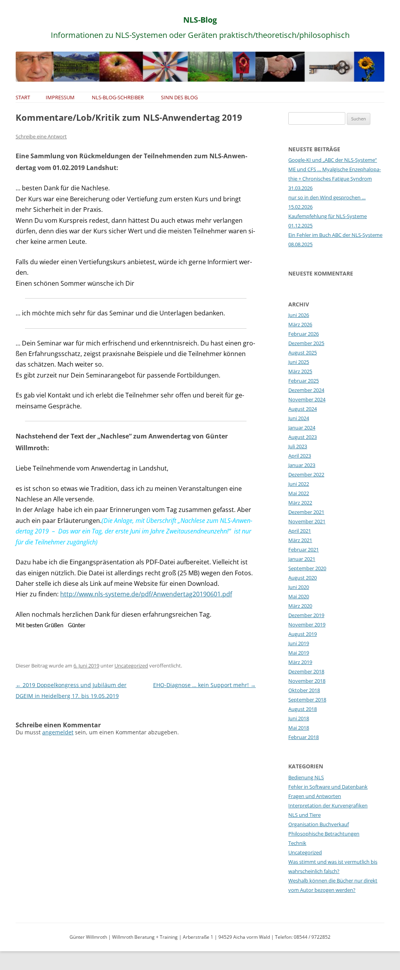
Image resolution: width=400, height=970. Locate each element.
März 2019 (300, 662)
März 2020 (300, 605)
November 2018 (306, 680)
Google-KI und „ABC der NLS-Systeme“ (332, 159)
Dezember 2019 (306, 615)
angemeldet (57, 732)
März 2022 (300, 502)
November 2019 (306, 624)
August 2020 (302, 577)
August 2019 (302, 633)
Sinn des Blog (179, 97)
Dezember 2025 (306, 343)
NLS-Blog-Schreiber (118, 97)
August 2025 (302, 352)
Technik (297, 843)
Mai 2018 (298, 727)
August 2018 (302, 708)
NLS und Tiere (304, 814)
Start (23, 97)
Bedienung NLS (306, 777)
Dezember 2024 (306, 390)
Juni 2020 (298, 587)
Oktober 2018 (304, 690)
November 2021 (306, 521)
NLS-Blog (200, 19)
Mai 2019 (298, 652)
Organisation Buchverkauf (318, 824)
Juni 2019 (298, 643)
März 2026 (300, 324)
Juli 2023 (297, 446)
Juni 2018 (298, 718)
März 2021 (300, 540)
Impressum (60, 97)
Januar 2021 (301, 558)
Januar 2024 (301, 427)
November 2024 (306, 399)
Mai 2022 (298, 493)
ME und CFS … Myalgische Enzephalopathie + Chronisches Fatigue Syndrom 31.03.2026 (334, 178)
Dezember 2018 (306, 671)
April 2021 (299, 530)
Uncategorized (131, 665)
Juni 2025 (298, 361)
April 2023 (299, 455)
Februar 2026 (303, 333)
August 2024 (302, 408)
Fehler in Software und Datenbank (328, 786)
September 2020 (307, 568)
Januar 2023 (301, 465)
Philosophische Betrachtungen (323, 833)
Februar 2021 (303, 549)
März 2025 (300, 371)
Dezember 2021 (306, 511)
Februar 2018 (303, 737)
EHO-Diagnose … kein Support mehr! (204, 685)
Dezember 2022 (306, 474)
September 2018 (307, 699)
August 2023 (302, 436)
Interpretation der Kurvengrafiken (328, 805)
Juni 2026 (298, 315)
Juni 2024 (298, 418)
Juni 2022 (298, 483)
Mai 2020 (298, 596)
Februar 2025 (303, 380)
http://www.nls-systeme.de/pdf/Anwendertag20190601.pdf (146, 594)
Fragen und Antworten (314, 796)
